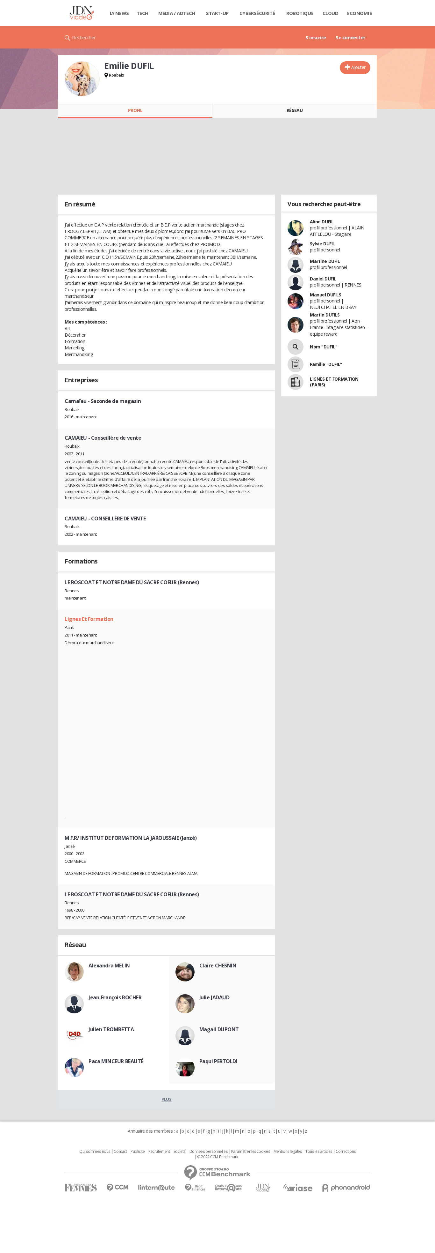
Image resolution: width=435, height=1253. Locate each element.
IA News (119, 13)
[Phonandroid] (346, 1188)
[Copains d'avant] (229, 1188)
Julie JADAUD (214, 997)
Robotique (299, 13)
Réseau (295, 110)
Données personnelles (208, 1151)
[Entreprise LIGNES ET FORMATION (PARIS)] (295, 382)
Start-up (217, 13)
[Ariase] (297, 1187)
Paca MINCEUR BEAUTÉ (116, 1061)
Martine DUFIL (325, 261)
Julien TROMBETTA (111, 1029)
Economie (359, 13)
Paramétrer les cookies (250, 1151)
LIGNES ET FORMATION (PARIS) (334, 382)
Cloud (331, 13)
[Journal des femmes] (81, 1188)
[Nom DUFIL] (295, 347)
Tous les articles (318, 1151)
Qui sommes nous (94, 1151)
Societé (180, 1151)
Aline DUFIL (321, 222)
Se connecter (351, 37)
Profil (135, 110)
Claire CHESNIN (218, 965)
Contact (120, 1151)
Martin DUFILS (325, 315)
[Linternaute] (156, 1188)
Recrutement (159, 1151)
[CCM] (117, 1188)
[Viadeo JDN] (263, 1188)
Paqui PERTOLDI (218, 1061)
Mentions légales (288, 1151)
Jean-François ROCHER (115, 997)
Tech (142, 13)
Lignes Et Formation (89, 619)
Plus (166, 1099)
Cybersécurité (257, 13)
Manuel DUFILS (325, 295)
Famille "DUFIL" (326, 364)
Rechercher (84, 37)
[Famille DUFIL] (295, 364)
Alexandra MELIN (109, 965)
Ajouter (358, 67)
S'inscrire (315, 37)
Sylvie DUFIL (322, 244)
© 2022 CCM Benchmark (217, 1157)
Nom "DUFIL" (323, 347)
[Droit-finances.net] (195, 1188)
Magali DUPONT (219, 1029)
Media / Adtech (176, 13)
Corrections (345, 1151)
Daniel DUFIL (323, 279)
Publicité (138, 1151)
